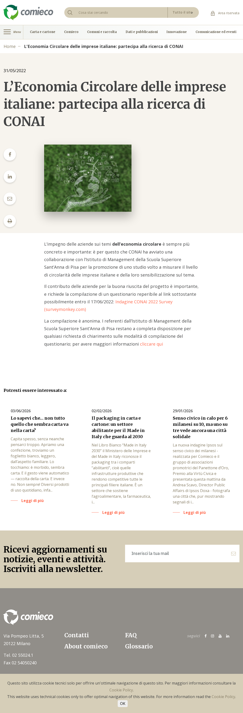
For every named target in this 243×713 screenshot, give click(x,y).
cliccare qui (151, 344)
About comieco (86, 646)
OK (122, 703)
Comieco (71, 32)
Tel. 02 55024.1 (18, 655)
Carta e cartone (42, 32)
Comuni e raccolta (102, 32)
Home (10, 46)
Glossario (139, 646)
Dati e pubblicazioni (142, 32)
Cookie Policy (121, 690)
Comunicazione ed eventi (216, 32)
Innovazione (176, 32)
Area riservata (228, 13)
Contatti (76, 635)
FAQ (131, 635)
